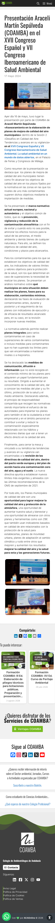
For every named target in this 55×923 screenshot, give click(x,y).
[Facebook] (13, 755)
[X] (36, 755)
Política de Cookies (13, 895)
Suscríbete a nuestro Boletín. (27, 785)
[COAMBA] (8, 3)
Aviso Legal (9, 888)
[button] (38, 3)
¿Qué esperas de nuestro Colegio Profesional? (27, 804)
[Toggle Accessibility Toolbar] (49, 917)
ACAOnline (29, 918)
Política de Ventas (13, 898)
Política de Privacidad (15, 891)
